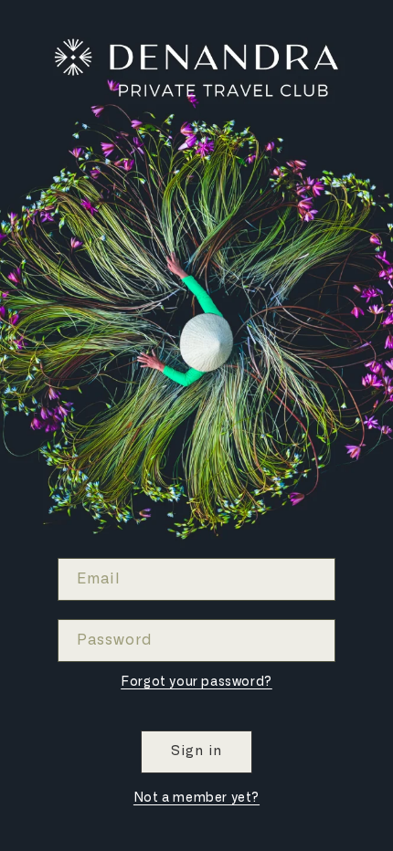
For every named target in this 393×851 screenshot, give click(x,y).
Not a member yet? (196, 798)
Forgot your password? (196, 682)
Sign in (196, 751)
